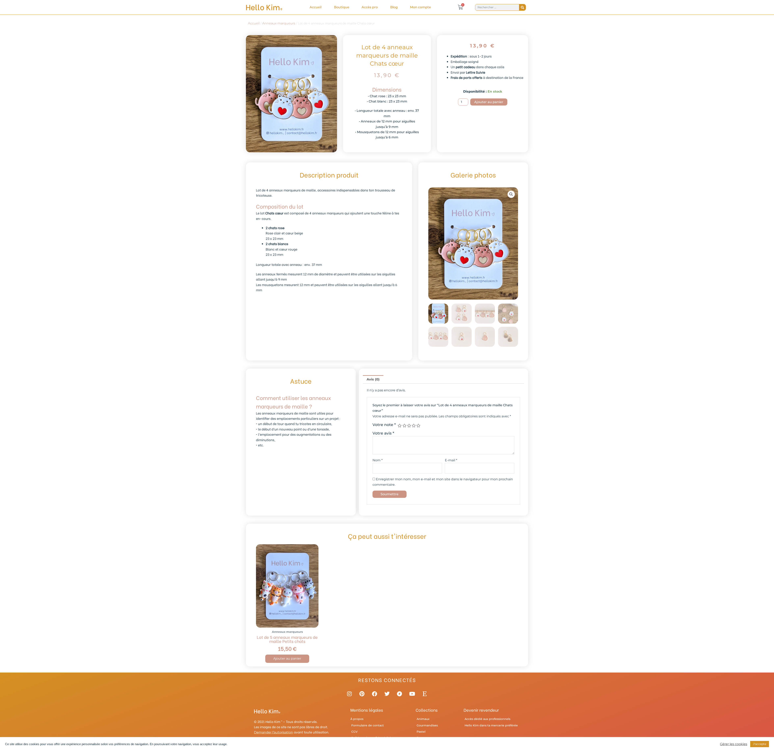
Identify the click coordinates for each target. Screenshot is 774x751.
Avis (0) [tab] (373, 379)
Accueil (315, 7)
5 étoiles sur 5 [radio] (418, 425)
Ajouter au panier (488, 102)
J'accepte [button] (759, 744)
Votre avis (383, 433)
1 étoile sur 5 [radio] (400, 425)
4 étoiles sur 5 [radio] (414, 425)
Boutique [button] (341, 7)
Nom (377, 460)
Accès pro (370, 7)
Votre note (384, 424)
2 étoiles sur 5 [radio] (404, 425)
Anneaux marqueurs (278, 23)
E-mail (451, 460)
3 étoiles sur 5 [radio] (409, 425)
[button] (511, 194)
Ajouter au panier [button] (287, 658)
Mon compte (420, 7)
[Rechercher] (522, 7)
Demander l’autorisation (273, 732)
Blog (394, 7)
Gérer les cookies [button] (733, 744)
